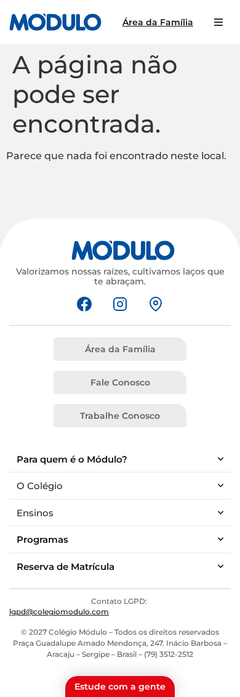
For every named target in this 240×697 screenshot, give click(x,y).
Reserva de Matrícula (65, 566)
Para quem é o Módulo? (72, 459)
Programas (42, 539)
